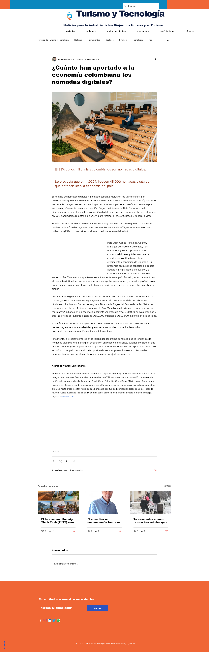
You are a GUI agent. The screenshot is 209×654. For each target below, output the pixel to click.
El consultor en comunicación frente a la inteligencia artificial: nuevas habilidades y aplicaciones (104, 521)
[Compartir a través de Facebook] (53, 461)
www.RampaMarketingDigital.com (121, 643)
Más (150, 40)
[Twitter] (54, 620)
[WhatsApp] (58, 620)
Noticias (78, 40)
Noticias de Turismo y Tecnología (53, 40)
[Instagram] (45, 620)
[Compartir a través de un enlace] (74, 461)
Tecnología (137, 40)
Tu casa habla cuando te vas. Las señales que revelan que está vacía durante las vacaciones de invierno (150, 521)
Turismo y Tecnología (120, 13)
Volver (4, 645)
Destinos (109, 40)
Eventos (123, 40)
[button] (167, 40)
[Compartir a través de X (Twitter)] (60, 461)
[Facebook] (40, 620)
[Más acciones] (155, 59)
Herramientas (93, 40)
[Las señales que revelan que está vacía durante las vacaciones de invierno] (150, 502)
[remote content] (77, 253)
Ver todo (167, 486)
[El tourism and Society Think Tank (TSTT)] (58, 502)
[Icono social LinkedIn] (49, 620)
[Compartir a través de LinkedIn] (67, 461)
